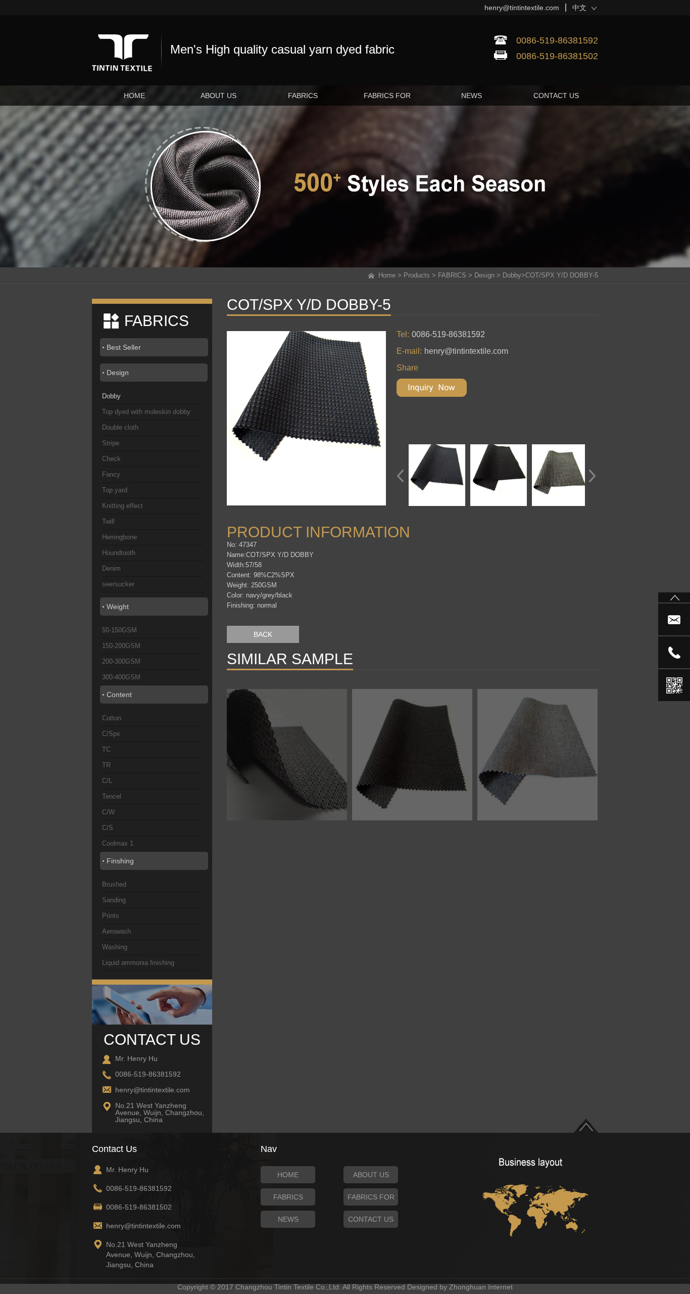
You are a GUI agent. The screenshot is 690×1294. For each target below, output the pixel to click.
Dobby (512, 275)
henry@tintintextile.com (521, 8)
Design (484, 275)
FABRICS (452, 275)
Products (417, 275)
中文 (579, 8)
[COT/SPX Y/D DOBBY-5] (315, 418)
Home (387, 275)
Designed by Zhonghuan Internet (460, 1287)
